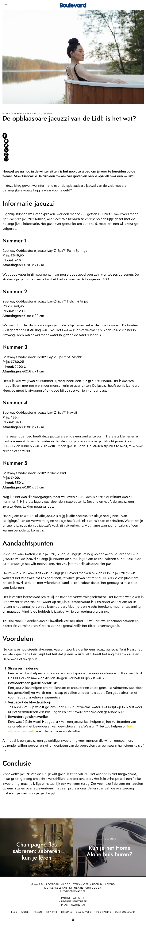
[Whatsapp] (6, 154)
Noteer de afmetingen (70, 559)
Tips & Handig (33, 113)
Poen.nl (78, 887)
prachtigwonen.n (73, 904)
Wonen (47, 113)
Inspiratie (16, 113)
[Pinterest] (6, 150)
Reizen (38, 911)
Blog (5, 113)
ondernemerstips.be (73, 901)
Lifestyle (66, 911)
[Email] (6, 159)
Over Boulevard (125, 911)
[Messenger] (6, 141)
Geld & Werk (83, 911)
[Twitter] (6, 145)
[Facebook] (4, 136)
